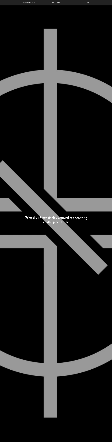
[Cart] (88, 2)
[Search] (84, 2)
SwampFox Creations (29, 3)
